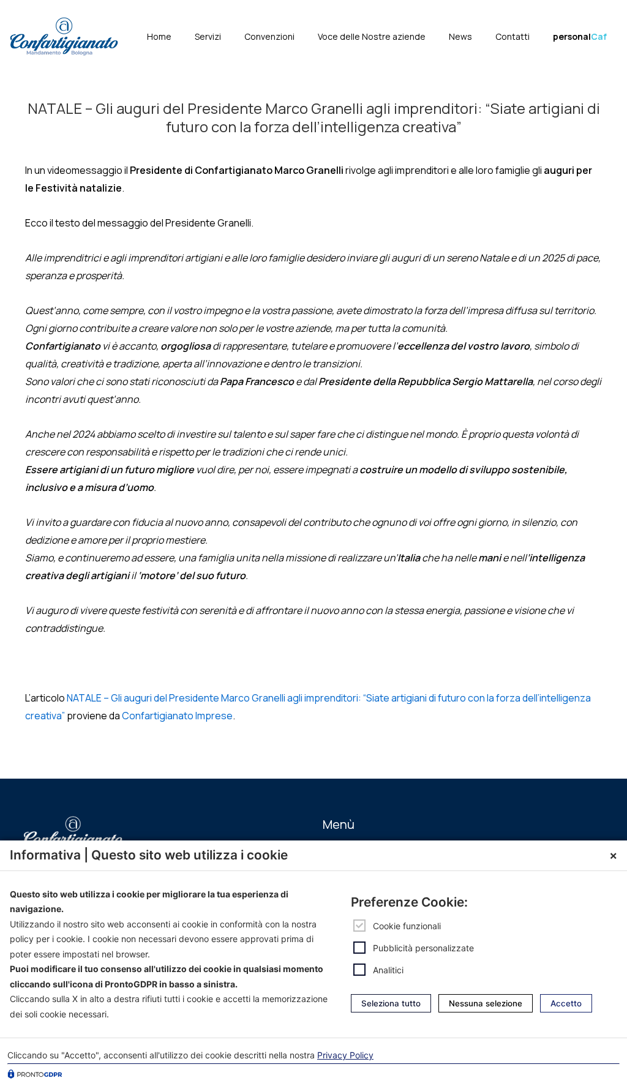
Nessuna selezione (485, 1003)
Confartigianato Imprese (177, 715)
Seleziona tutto (391, 1003)
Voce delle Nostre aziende (372, 36)
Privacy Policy (345, 1055)
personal (580, 36)
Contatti (512, 36)
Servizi (208, 36)
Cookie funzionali (407, 926)
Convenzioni (269, 36)
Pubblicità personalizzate (423, 948)
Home (159, 36)
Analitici (388, 970)
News (460, 36)
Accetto (566, 1003)
